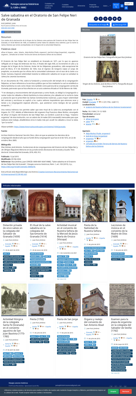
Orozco (62, 247)
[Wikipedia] (94, 99)
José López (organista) (118, 367)
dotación (33, 264)
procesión (34, 256)
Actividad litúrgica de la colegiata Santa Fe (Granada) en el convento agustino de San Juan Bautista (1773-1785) (14, 327)
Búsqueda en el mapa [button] (98, 24)
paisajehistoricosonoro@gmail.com (67, 385)
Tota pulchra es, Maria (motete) (67, 267)
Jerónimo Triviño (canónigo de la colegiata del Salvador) (14, 256)
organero (90, 141)
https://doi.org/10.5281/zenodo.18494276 (18, 167)
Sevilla (88, 238)
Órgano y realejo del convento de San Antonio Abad (94, 322)
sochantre (7, 264)
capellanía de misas (64, 273)
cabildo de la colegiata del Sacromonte (41, 267)
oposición (115, 347)
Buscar (116, 5)
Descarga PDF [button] (120, 24)
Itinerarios (81, 6)
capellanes (7, 270)
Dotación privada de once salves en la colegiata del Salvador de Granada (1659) (12, 230)
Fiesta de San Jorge (67, 319)
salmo (60, 276)
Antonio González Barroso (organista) (14, 361)
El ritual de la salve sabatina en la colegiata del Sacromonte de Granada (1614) (40, 230)
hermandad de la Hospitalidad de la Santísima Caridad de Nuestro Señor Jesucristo (68, 344)
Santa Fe (8, 344)
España (90, 99)
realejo (87, 344)
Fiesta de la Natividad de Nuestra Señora (92, 227)
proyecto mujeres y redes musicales (122, 256)
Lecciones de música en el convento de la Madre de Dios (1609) (119, 230)
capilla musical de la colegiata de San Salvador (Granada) (14, 262)
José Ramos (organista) (118, 370)
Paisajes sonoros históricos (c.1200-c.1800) (25, 6)
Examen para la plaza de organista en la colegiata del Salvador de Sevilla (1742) (121, 324)
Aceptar (113, 391)
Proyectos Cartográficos (94, 6)
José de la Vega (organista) (96, 136)
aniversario (61, 270)
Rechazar (125, 391)
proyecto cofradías (63, 341)
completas (68, 262)
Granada (92, 102)
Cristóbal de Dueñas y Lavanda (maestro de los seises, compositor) (122, 350)
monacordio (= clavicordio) (66, 259)
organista (90, 138)
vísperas (87, 256)
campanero (34, 273)
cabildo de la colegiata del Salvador (14, 259)
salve (88, 121)
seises (46, 341)
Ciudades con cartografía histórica (50, 6)
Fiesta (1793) (37, 319)
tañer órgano (100, 250)
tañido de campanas (37, 253)
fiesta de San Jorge (63, 336)
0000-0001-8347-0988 (7, 28)
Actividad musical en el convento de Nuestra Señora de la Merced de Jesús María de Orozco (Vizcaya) (67, 232)
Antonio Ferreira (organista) (120, 361)
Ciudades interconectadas (67, 6)
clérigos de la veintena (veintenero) (68, 347)
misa (86, 250)
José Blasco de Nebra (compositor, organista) (122, 353)
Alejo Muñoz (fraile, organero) (98, 133)
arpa (59, 262)
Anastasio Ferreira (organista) (121, 359)
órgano (60, 256)
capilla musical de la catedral (39, 339)
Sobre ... (106, 6)
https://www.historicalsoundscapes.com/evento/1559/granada (39, 127)
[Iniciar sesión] (122, 5)
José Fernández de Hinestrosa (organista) (122, 364)
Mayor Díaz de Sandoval (92, 259)
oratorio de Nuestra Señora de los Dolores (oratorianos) (108, 107)
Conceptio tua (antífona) (38, 259)
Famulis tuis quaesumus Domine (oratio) (41, 262)
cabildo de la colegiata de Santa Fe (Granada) (14, 359)
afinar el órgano (92, 119)
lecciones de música (118, 253)
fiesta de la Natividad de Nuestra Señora (95, 248)
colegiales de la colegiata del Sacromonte (41, 270)
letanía (88, 124)
